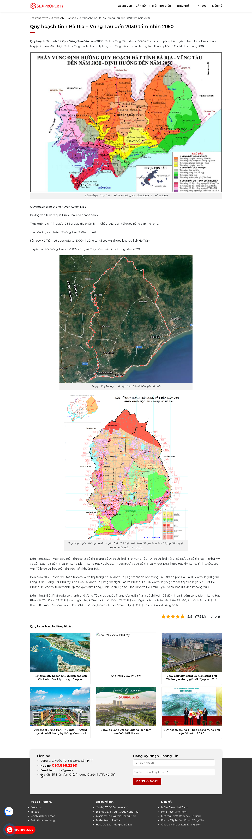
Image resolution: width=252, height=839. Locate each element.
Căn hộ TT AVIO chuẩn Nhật (112, 807)
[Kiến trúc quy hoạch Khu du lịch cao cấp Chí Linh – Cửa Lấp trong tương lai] (60, 652)
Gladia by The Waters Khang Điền (116, 816)
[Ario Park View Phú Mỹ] (126, 652)
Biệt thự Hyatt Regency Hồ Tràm (181, 816)
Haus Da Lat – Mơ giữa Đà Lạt (114, 824)
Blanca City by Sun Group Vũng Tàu (117, 811)
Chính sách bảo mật (43, 816)
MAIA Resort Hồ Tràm (109, 820)
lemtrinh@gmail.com (63, 770)
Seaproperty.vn (39, 18)
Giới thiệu (36, 807)
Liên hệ (217, 5)
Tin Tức (200, 5)
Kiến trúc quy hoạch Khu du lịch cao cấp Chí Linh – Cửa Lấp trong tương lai (60, 677)
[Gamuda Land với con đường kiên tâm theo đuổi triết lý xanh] (126, 706)
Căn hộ (141, 5)
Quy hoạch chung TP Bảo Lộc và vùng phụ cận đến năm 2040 (191, 731)
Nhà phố (183, 5)
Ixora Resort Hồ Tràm (174, 811)
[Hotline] (9, 829)
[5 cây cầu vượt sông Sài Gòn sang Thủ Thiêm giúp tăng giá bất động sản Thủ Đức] (192, 652)
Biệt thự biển (161, 5)
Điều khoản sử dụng (43, 820)
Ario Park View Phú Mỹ (126, 675)
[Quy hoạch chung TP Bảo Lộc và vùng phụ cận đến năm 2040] (192, 706)
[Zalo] (9, 811)
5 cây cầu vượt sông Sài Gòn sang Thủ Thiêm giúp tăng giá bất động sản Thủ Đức (191, 677)
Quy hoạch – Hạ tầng (63, 18)
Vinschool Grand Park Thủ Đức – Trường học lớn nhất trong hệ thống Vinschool (60, 731)
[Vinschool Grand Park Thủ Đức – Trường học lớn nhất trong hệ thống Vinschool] (60, 706)
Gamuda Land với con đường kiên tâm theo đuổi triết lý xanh (125, 731)
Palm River (124, 5)
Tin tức (35, 811)
